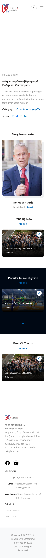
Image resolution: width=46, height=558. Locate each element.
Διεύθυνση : (11, 494)
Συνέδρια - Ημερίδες (29, 109)
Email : (11, 484)
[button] (23, 323)
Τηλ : (14, 477)
